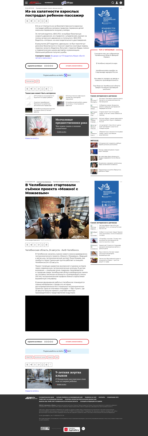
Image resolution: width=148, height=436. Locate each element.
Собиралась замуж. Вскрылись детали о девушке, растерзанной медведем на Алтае (109, 106)
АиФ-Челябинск (46, 240)
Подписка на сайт (90, 397)
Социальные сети (112, 397)
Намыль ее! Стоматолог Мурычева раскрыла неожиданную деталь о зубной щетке (110, 247)
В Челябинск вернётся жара (106, 63)
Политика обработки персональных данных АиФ (80, 399)
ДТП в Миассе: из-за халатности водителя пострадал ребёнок (44, 96)
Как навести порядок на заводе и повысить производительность (106, 79)
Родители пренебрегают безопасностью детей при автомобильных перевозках (42, 104)
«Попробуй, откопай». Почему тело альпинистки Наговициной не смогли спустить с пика (110, 240)
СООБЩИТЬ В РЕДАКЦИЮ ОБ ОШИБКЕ (91, 401)
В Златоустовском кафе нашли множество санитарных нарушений (75, 97)
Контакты (102, 397)
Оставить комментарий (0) (74, 66)
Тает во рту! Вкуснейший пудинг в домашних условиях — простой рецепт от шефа (110, 260)
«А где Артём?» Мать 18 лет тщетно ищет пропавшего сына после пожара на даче (110, 126)
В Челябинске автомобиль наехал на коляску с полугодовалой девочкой (76, 104)
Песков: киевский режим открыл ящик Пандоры (109, 150)
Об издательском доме (46, 397)
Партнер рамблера (56, 428)
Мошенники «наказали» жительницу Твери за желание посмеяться (110, 163)
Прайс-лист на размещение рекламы (51, 399)
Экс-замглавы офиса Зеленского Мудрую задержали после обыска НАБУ (109, 158)
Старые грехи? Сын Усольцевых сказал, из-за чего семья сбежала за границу (110, 113)
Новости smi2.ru (32, 138)
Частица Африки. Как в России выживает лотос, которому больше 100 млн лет (110, 227)
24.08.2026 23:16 (30, 181)
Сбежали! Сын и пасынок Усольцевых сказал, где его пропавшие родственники (111, 133)
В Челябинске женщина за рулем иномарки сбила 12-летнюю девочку (44, 110)
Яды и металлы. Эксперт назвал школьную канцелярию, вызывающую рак (109, 253)
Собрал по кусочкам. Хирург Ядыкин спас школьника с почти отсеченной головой (111, 233)
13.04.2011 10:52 (29, 8)
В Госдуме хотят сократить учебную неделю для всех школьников (110, 144)
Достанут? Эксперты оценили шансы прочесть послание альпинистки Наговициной (111, 100)
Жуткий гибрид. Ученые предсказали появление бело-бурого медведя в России (111, 120)
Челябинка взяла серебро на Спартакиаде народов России (106, 71)
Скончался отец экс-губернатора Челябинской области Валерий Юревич (106, 55)
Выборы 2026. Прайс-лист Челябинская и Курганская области (58, 401)
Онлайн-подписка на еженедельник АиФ (69, 397)
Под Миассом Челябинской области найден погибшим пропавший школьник (106, 87)
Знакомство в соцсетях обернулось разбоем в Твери (110, 170)
